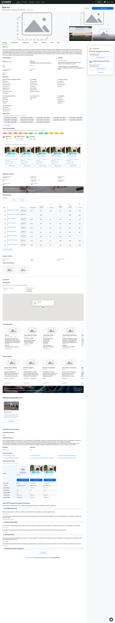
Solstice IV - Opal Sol (11, 231)
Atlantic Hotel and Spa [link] (10, 368)
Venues (18, 2)
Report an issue (29, 557)
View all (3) (100, 72)
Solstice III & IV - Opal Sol (12, 244)
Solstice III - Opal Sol (11, 227)
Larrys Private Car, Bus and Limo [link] (69, 368)
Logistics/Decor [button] (26, 378)
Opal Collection (8, 412)
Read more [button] (7, 343)
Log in (112, 2)
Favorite (87, 8)
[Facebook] (31, 450)
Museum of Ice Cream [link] (49, 368)
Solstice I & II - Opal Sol (12, 235)
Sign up (108, 2)
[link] (12, 363)
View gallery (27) (109, 38)
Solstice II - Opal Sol (11, 223)
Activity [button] (6, 378)
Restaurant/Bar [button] (11, 378)
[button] (34, 26)
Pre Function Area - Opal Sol (13, 214)
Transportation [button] (64, 378)
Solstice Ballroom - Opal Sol (13, 210)
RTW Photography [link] (28, 368)
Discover (38, 2)
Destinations (31, 2)
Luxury (43, 2)
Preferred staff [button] (33, 378)
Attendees (5, 198)
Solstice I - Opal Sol (11, 218)
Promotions (24, 2)
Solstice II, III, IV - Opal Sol (12, 240)
